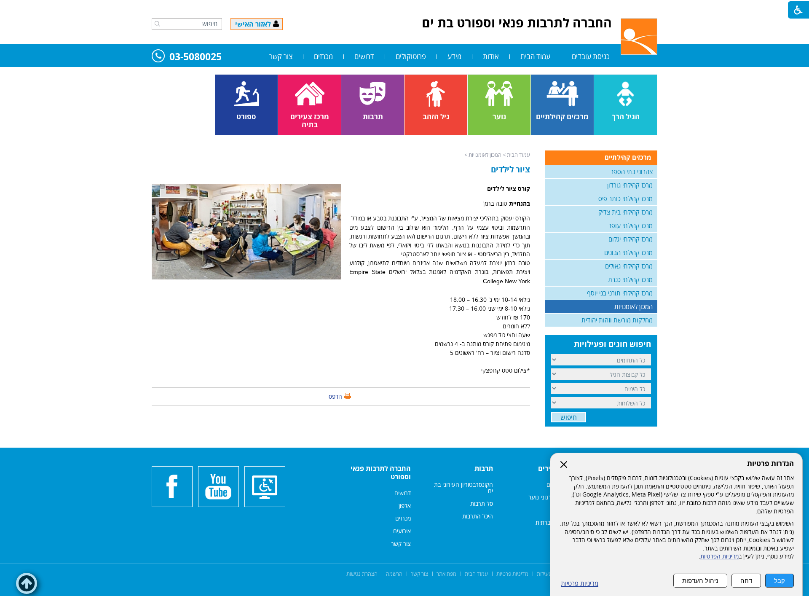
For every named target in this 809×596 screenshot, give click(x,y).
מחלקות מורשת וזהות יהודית (617, 320)
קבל (779, 580)
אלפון (405, 506)
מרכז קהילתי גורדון (630, 185)
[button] (157, 24)
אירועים (402, 531)
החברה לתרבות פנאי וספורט (381, 472)
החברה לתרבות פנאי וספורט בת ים (517, 23)
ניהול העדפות (700, 580)
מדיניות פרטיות (579, 584)
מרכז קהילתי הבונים (628, 252)
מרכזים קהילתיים (628, 157)
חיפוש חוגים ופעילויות (612, 343)
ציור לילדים (510, 169)
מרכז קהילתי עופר (630, 225)
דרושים (364, 56)
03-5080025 (195, 57)
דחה (746, 580)
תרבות (483, 468)
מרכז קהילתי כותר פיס (625, 198)
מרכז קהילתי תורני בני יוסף (620, 293)
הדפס (335, 396)
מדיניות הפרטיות (719, 556)
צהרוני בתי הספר (632, 171)
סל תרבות (481, 503)
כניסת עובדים (591, 56)
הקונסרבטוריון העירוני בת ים (463, 488)
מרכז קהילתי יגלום (630, 239)
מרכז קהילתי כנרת (630, 279)
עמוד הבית (535, 56)
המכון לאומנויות (485, 154)
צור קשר (280, 56)
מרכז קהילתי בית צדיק (625, 212)
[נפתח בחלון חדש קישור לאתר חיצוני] (218, 486)
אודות (491, 56)
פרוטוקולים (411, 56)
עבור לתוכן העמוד (404, 8)
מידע (454, 56)
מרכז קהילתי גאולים (629, 266)
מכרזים (323, 56)
